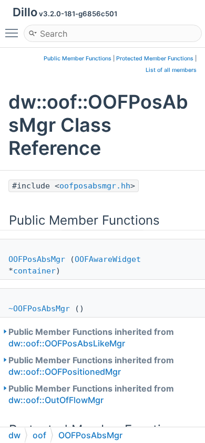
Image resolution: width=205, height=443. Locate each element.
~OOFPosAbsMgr (39, 308)
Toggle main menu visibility (13, 32)
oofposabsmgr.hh (94, 186)
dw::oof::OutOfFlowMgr (56, 400)
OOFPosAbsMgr (36, 259)
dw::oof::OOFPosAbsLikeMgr (66, 343)
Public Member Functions (77, 58)
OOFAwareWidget (108, 259)
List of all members (171, 70)
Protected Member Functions (154, 58)
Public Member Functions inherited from (91, 337)
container (34, 271)
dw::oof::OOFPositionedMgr (64, 371)
